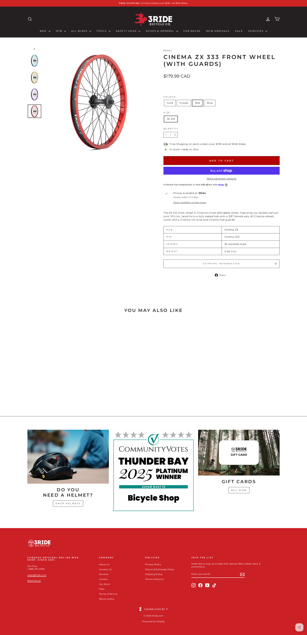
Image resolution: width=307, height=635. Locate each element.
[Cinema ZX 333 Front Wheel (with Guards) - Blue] (64, 395)
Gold (170, 102)
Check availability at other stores (189, 202)
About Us (104, 564)
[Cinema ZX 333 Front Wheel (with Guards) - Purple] (55, 395)
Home (166, 50)
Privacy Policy (153, 564)
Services (256, 30)
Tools (102, 30)
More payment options (221, 178)
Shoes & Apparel (161, 30)
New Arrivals (218, 30)
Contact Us (105, 569)
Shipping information (221, 263)
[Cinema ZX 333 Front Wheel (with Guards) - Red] (59, 395)
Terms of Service (108, 594)
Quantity (170, 128)
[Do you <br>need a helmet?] (68, 457)
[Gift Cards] (239, 452)
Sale (239, 30)
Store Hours (34, 580)
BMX (44, 30)
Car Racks (192, 30)
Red (197, 102)
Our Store (104, 584)
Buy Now (239, 490)
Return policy (106, 599)
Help (101, 589)
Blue (210, 102)
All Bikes (79, 30)
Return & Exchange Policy (159, 569)
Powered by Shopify (153, 621)
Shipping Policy (154, 574)
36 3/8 (171, 118)
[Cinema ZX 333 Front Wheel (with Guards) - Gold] (50, 395)
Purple (184, 102)
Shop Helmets (68, 503)
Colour (169, 97)
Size (166, 112)
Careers (103, 579)
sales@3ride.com (36, 575)
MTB (59, 30)
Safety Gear (127, 30)
